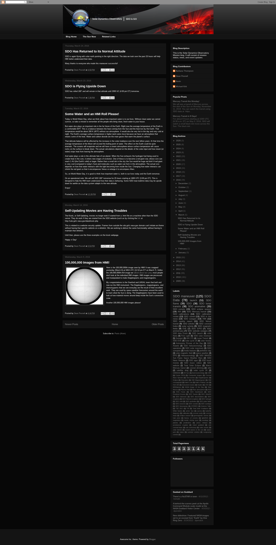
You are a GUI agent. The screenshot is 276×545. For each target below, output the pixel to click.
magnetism (177, 420)
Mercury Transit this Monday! (186, 101)
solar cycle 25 (191, 341)
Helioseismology (188, 356)
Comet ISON (180, 375)
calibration (186, 413)
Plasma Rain (185, 389)
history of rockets (191, 418)
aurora (199, 411)
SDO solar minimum (202, 336)
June (180, 203)
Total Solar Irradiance (200, 408)
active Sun (189, 411)
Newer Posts (71, 324)
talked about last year (143, 273)
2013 (178, 265)
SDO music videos (193, 363)
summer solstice (194, 432)
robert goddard (198, 425)
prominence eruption (180, 425)
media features (190, 351)
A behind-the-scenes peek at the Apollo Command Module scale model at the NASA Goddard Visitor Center (190, 506)
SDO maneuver (184, 296)
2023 (178, 152)
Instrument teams (188, 385)
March (181, 215)
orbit (209, 368)
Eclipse (175, 380)
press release (202, 423)
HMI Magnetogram (198, 380)
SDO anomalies (197, 306)
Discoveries (191, 378)
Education (184, 380)
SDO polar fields (205, 401)
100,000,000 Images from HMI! (87, 262)
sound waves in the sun (194, 430)
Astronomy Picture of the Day (189, 343)
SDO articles (189, 323)
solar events (204, 427)
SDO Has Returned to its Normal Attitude (95, 51)
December (183, 183)
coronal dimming (197, 368)
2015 (178, 257)
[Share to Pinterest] (113, 70)
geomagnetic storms (201, 415)
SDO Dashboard (196, 392)
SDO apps (193, 360)
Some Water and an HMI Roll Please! (92, 114)
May (180, 207)
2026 (178, 140)
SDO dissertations (197, 397)
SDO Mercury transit (196, 311)
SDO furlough (206, 399)
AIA (179, 311)
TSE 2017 (179, 408)
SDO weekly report (182, 321)
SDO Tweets (193, 394)
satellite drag (182, 370)
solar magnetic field (184, 353)
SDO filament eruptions (190, 399)
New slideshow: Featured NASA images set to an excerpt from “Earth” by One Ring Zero (191, 518)
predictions (187, 423)
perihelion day (205, 351)
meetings (205, 420)
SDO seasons (181, 404)
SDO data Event (180, 333)
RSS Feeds (180, 392)
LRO (207, 385)
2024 (178, 148)
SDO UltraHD (206, 394)
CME (209, 373)
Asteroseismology (198, 373)
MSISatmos (177, 387)
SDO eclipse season (201, 309)
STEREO (194, 406)
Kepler (200, 385)
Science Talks (206, 406)
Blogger (152, 539)
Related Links (109, 36)
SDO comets (179, 309)
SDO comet (189, 316)
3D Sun (186, 373)
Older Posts (158, 324)
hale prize (176, 418)
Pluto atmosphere (199, 389)
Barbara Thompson (184, 71)
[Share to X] (107, 70)
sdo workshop (191, 427)
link (139, 218)
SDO (189, 303)
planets (175, 423)
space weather (202, 353)
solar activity (187, 326)
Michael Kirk (181, 86)
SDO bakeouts (181, 397)
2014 (178, 261)
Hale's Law (188, 382)
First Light (185, 336)
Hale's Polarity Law (202, 382)
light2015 (205, 418)
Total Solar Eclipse (192, 366)
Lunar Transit (202, 338)
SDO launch (197, 333)
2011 (178, 273)
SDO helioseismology (193, 346)
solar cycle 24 (200, 370)
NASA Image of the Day (194, 387)
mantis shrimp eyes (191, 420)
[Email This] (102, 70)
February (182, 248)
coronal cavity (198, 413)
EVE (184, 328)
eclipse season (185, 415)
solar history (206, 341)
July (180, 199)
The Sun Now (89, 36)
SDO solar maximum (194, 348)
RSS (209, 389)
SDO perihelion (191, 401)
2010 (178, 277)
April (180, 211)
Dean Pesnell (182, 76)
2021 (178, 160)
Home (115, 324)
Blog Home (71, 36)
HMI (204, 319)
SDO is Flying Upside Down (85, 86)
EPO (175, 356)
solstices (176, 373)
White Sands (177, 411)
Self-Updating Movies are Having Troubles (96, 210)
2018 (178, 172)
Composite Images (195, 375)
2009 (178, 281)
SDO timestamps (182, 406)
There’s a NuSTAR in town (185, 496)
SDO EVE (177, 341)
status (182, 432)
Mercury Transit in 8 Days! (185, 116)
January (182, 252)
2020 (178, 164)
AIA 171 (189, 338)
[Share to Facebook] (110, 70)
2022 (178, 156)
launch (193, 300)
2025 (178, 144)
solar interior (177, 430)
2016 (178, 180)
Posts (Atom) (120, 333)
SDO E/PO (196, 328)
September (183, 191)
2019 (178, 168)
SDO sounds (193, 404)
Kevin (178, 81)
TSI (188, 408)
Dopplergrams (203, 378)
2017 (178, 176)
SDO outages (190, 319)
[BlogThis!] (104, 70)
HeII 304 (176, 385)
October (182, 187)
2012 (178, 269)
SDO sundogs (206, 404)
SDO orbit (179, 401)
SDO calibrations (181, 314)
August (181, 195)
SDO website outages (198, 331)
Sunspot (179, 338)
